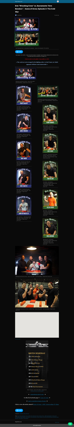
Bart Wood (23, 415)
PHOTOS (27, 413)
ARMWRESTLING (22, 413)
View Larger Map (17, 338)
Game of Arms (44, 398)
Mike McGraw (49, 417)
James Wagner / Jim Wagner (25, 417)
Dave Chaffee (28, 415)
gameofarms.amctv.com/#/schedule (37, 390)
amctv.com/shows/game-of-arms (37, 401)
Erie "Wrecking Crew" (35, 415)
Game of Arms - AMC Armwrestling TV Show (47, 415)
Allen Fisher (19, 415)
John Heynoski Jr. (34, 417)
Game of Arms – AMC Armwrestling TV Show (46, 404)
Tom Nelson (21, 418)
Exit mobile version (37, 425)
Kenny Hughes (39, 417)
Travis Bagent (25, 418)
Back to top (57, 422)
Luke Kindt (45, 417)
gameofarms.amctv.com (37, 394)
